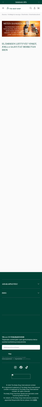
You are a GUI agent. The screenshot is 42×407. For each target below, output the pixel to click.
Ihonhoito (25, 14)
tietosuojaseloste (7, 359)
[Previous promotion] (3, 2)
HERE (35, 400)
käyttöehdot (18, 359)
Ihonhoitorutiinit (34, 14)
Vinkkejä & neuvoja (14, 14)
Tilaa (9, 354)
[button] (21, 284)
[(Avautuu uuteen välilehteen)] (15, 367)
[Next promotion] (39, 2)
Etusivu (4, 14)
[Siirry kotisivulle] (13, 8)
